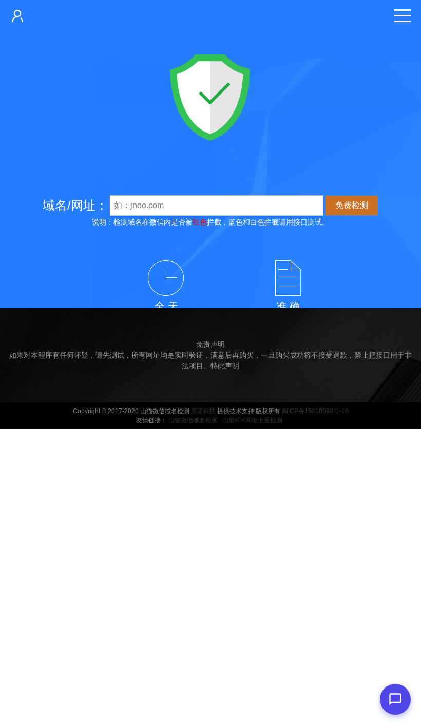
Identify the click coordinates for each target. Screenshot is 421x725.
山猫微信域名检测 (193, 420)
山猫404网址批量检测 (252, 420)
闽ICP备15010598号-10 (315, 411)
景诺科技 (203, 411)
